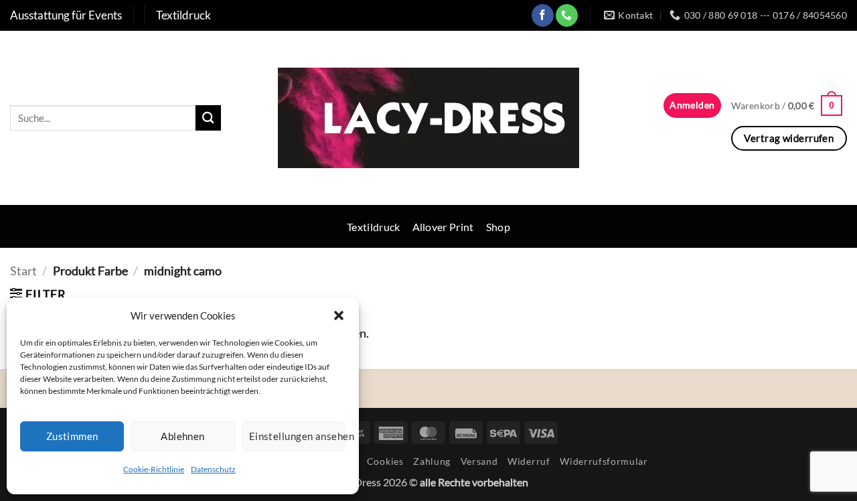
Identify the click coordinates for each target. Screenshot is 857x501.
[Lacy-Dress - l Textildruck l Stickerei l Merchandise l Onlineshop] (428, 118)
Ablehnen (183, 436)
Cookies (385, 461)
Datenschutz (213, 469)
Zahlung (432, 461)
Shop (498, 226)
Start (23, 270)
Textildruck (373, 226)
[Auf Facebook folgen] (543, 15)
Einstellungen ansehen (297, 436)
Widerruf (529, 461)
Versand (479, 461)
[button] (338, 315)
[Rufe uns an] (567, 15)
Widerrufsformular (604, 461)
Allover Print (443, 226)
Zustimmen (72, 436)
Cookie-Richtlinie (153, 469)
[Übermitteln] (208, 117)
